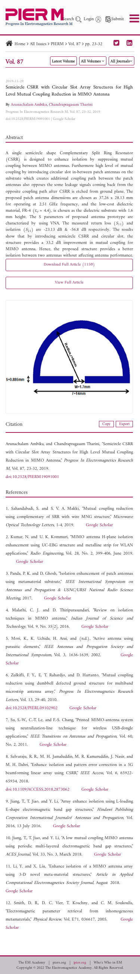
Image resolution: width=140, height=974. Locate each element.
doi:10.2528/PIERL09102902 (31, 708)
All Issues (38, 44)
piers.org (59, 962)
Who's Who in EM (108, 962)
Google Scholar (64, 119)
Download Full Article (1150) (69, 264)
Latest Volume (63, 61)
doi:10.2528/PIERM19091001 (28, 119)
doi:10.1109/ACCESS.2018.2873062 (37, 790)
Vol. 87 (74, 44)
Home (20, 44)
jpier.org (80, 962)
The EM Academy (31, 962)
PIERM (57, 44)
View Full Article (69, 282)
